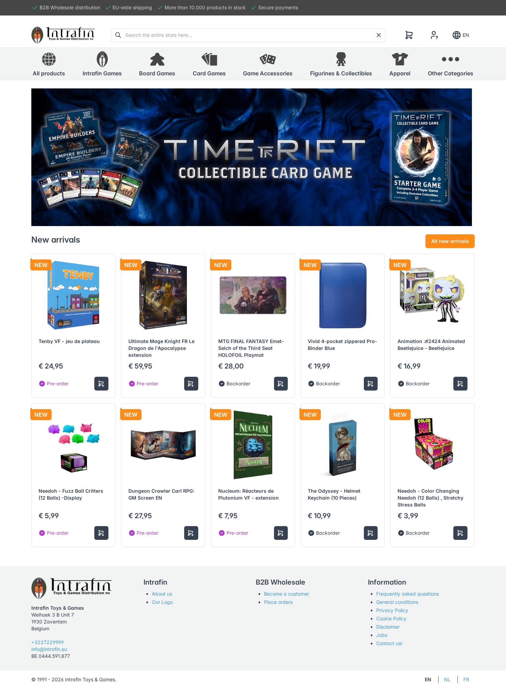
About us (162, 594)
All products (49, 73)
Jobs (381, 635)
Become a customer (286, 594)
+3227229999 (47, 642)
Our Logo (162, 602)
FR (466, 679)
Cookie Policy (391, 618)
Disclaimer (388, 627)
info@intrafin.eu (49, 649)
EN (466, 35)
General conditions (397, 602)
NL (447, 679)
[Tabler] (63, 35)
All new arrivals (450, 241)
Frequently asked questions (407, 594)
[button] (102, 64)
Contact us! (389, 643)
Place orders (278, 602)
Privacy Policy (392, 610)
